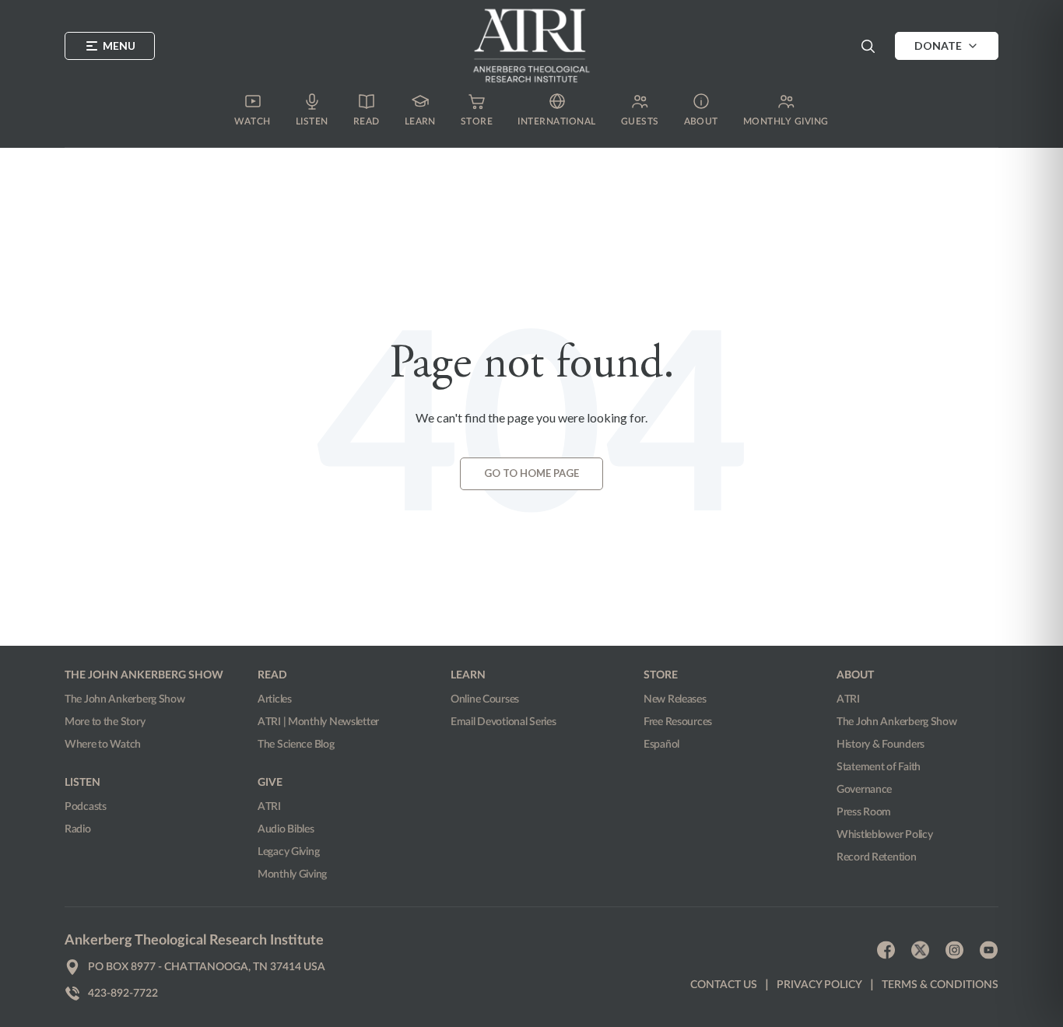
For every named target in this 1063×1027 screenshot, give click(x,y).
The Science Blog (296, 744)
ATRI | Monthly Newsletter (318, 722)
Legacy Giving (288, 851)
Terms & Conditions (940, 985)
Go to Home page (531, 473)
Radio (78, 829)
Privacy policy (819, 985)
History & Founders (880, 744)
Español (661, 744)
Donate (938, 45)
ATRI (269, 806)
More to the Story (105, 722)
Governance (864, 789)
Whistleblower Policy (884, 834)
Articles (275, 699)
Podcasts (86, 806)
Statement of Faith (879, 767)
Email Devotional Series (503, 722)
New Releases (675, 699)
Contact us (723, 985)
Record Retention (877, 857)
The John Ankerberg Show (125, 699)
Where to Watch (103, 744)
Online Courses (485, 699)
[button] (867, 46)
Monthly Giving (292, 874)
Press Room (864, 812)
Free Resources (678, 722)
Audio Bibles (286, 829)
